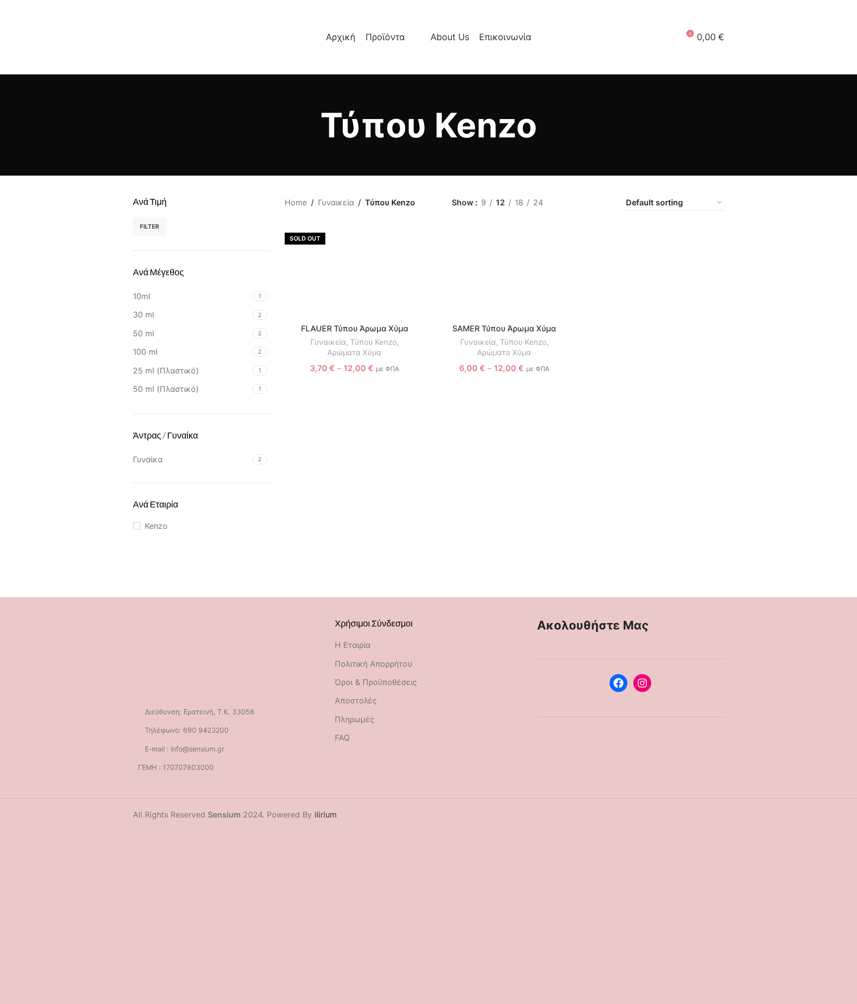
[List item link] (226, 730)
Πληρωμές (354, 719)
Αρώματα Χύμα (354, 352)
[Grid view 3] (586, 202)
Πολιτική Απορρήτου (373, 664)
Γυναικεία (336, 202)
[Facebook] (618, 683)
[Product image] (355, 271)
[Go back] (308, 125)
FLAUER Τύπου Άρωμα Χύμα (354, 328)
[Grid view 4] (604, 202)
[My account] (667, 37)
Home (296, 202)
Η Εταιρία (352, 645)
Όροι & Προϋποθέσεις (376, 682)
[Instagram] (642, 683)
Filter (149, 226)
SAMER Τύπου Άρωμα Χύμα (504, 328)
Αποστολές (356, 700)
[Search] (136, 37)
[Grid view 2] (567, 202)
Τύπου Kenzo (373, 342)
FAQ (342, 738)
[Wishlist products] (153, 37)
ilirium (325, 814)
